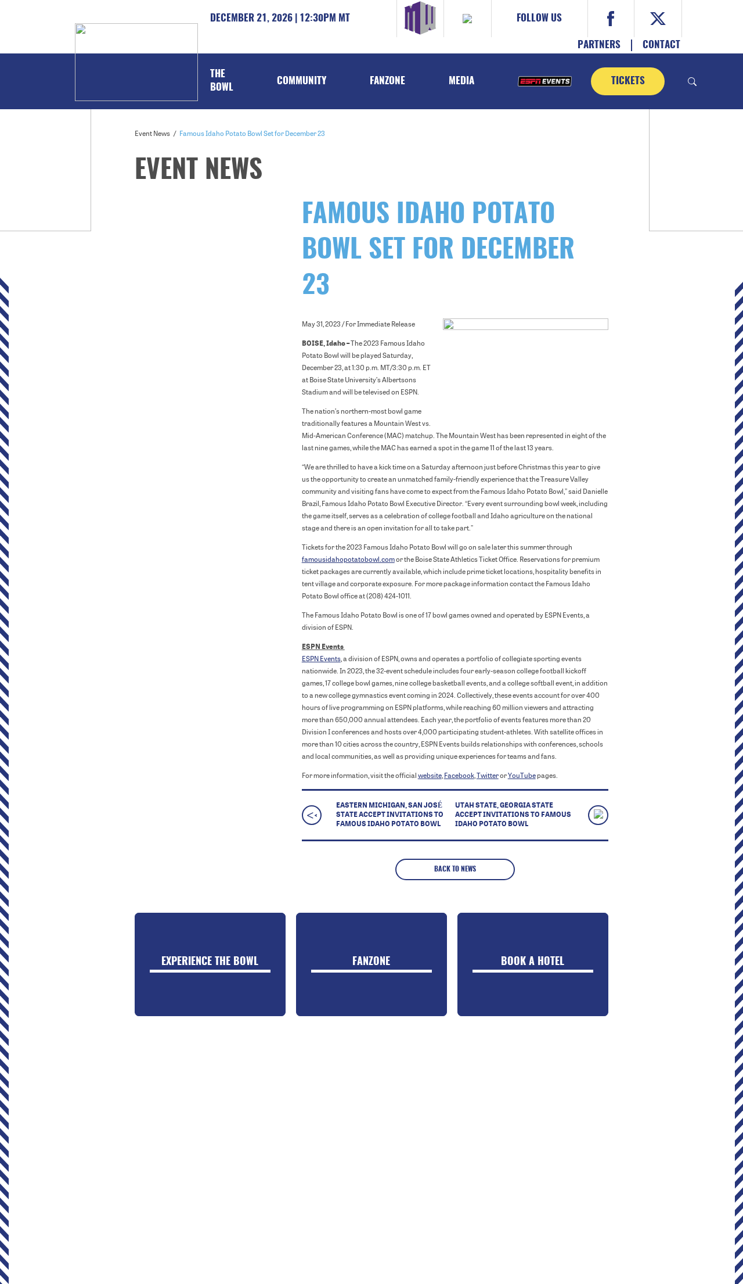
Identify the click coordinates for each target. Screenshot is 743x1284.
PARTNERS (599, 45)
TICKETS (628, 81)
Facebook (459, 776)
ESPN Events (321, 659)
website (430, 776)
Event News (152, 134)
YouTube (522, 776)
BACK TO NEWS (455, 869)
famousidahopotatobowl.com (348, 559)
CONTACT (661, 45)
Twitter (488, 776)
